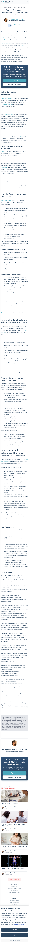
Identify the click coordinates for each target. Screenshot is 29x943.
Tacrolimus (4, 151)
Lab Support (14, 904)
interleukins (4, 167)
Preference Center (14, 940)
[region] (14, 924)
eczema (22, 36)
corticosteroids (8, 114)
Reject (14, 935)
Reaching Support (14, 902)
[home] (8, 2)
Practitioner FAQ (14, 886)
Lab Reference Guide (14, 892)
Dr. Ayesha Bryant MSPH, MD (17, 20)
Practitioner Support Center (14, 888)
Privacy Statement (18, 924)
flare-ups (6, 40)
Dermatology (7, 7)
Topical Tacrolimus (6, 43)
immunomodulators (6, 104)
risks (22, 45)
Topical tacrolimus (6, 98)
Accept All (15, 929)
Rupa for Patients (14, 900)
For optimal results (6, 200)
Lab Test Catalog (15, 890)
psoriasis (3, 38)
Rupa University (14, 894)
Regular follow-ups (6, 312)
